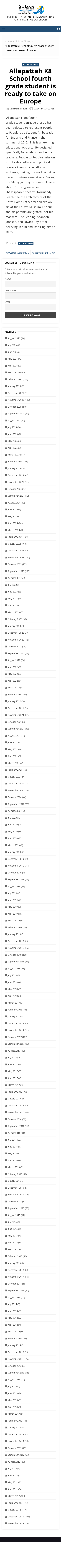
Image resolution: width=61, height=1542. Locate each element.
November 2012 (16, 1441)
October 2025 (15, 406)
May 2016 (13, 1153)
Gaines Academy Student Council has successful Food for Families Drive (19, 252)
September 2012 (16, 1454)
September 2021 (16, 728)
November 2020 (16, 790)
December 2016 (16, 1105)
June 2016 (13, 1146)
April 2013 (13, 1406)
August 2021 (14, 735)
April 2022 (13, 680)
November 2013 (16, 1358)
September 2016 (16, 1125)
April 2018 (13, 995)
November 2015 (16, 1194)
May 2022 (13, 673)
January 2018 (14, 1016)
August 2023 (14, 577)
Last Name (10, 290)
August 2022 (14, 660)
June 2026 (13, 351)
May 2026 (13, 358)
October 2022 (15, 646)
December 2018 (16, 941)
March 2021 (14, 762)
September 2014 (16, 1290)
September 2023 (16, 571)
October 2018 (15, 954)
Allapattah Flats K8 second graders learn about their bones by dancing (43, 252)
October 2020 (15, 797)
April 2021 (13, 756)
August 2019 (14, 886)
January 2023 (14, 625)
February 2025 (15, 461)
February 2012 (15, 1502)
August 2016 (14, 1132)
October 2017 (15, 1037)
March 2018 (14, 1002)
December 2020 (16, 783)
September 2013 (16, 1372)
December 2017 (16, 1023)
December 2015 (16, 1187)
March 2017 (14, 1084)
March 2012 (14, 1495)
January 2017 (14, 1098)
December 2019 (16, 858)
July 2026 (12, 344)
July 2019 (12, 893)
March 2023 (14, 612)
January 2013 (14, 1427)
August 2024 (14, 502)
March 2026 (14, 372)
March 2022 (14, 687)
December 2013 (16, 1352)
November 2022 (16, 639)
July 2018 (12, 975)
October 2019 (15, 872)
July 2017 (12, 1057)
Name (8, 278)
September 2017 (16, 1043)
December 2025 (16, 393)
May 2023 (13, 598)
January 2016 (14, 1180)
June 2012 (13, 1475)
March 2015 (14, 1249)
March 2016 (14, 1167)
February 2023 (15, 619)
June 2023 (13, 591)
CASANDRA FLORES (44, 108)
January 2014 (14, 1345)
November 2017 (16, 1030)
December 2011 (16, 1516)
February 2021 (15, 769)
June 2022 (13, 667)
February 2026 (15, 379)
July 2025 (12, 427)
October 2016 (15, 1119)
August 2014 (14, 1297)
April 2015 (13, 1242)
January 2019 (14, 934)
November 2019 (16, 865)
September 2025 (16, 413)
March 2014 (14, 1331)
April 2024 (13, 523)
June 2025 (13, 434)
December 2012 (16, 1434)
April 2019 (13, 913)
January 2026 (14, 386)
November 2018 (16, 947)
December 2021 (16, 708)
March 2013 (14, 1413)
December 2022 (16, 632)
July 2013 (12, 1386)
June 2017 (13, 1064)
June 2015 (13, 1228)
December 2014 (16, 1269)
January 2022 (14, 701)
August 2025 (14, 420)
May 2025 (13, 440)
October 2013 (15, 1365)
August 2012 (14, 1461)
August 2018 (14, 968)
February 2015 (15, 1256)
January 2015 (14, 1263)
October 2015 (15, 1201)
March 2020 (14, 845)
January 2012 (14, 1509)
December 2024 (16, 475)
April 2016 (13, 1160)
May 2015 (13, 1235)
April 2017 (13, 1078)
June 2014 (13, 1311)
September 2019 (16, 879)
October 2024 (15, 488)
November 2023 (16, 557)
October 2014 (15, 1283)
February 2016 (15, 1174)
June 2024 (13, 509)
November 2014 (16, 1276)
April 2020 (13, 838)
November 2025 (16, 399)
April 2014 (13, 1324)
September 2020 (16, 804)
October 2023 (15, 564)
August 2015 (14, 1215)
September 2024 (16, 495)
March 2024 (14, 530)
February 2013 (15, 1420)
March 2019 (14, 920)
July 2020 (12, 817)
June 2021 (13, 742)
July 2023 (12, 584)
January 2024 (14, 543)
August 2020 (14, 810)
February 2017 (15, 1091)
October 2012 (15, 1448)
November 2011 (16, 1523)
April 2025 (13, 447)
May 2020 (13, 831)
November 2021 (16, 714)
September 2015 (16, 1208)
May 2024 (13, 516)
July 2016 (12, 1139)
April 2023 (13, 605)
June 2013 (13, 1393)
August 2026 (14, 338)
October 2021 (15, 721)
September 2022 (16, 653)
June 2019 (13, 899)
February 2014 (15, 1338)
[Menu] (3, 29)
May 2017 (13, 1071)
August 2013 (14, 1379)
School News (31, 64)
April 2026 (13, 365)
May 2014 (13, 1317)
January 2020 (14, 851)
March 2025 (14, 454)
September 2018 (16, 961)
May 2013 (13, 1400)
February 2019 (15, 927)
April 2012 (13, 1489)
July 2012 (12, 1468)
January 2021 (14, 776)
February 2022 (15, 694)
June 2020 (13, 824)
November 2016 (16, 1112)
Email (7, 301)
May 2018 (13, 988)
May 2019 (13, 906)
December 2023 (16, 550)
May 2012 (13, 1482)
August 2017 (14, 1050)
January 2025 (14, 468)
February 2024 (15, 536)
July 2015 (12, 1221)
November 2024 (16, 482)
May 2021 (13, 749)
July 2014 (12, 1304)
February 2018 (15, 1009)
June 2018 (13, 982)
